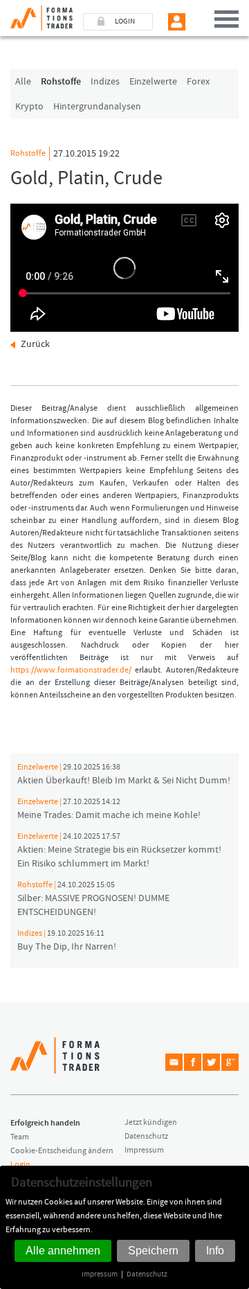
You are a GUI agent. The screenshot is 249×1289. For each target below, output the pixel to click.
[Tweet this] (211, 1062)
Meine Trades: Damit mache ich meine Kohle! (109, 809)
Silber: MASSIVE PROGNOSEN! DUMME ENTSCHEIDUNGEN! (93, 899)
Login (20, 1164)
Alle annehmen (63, 1250)
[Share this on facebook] (192, 1062)
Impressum (100, 1274)
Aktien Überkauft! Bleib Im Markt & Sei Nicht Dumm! (123, 774)
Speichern (153, 1250)
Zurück (35, 344)
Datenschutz (147, 1274)
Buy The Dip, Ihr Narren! (66, 940)
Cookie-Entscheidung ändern (61, 1151)
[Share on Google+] (230, 1062)
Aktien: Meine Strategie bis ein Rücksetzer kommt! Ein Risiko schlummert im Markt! (119, 850)
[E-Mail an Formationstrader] (174, 1062)
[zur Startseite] (36, 15)
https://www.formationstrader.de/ (70, 670)
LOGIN (125, 21)
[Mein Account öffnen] (176, 21)
